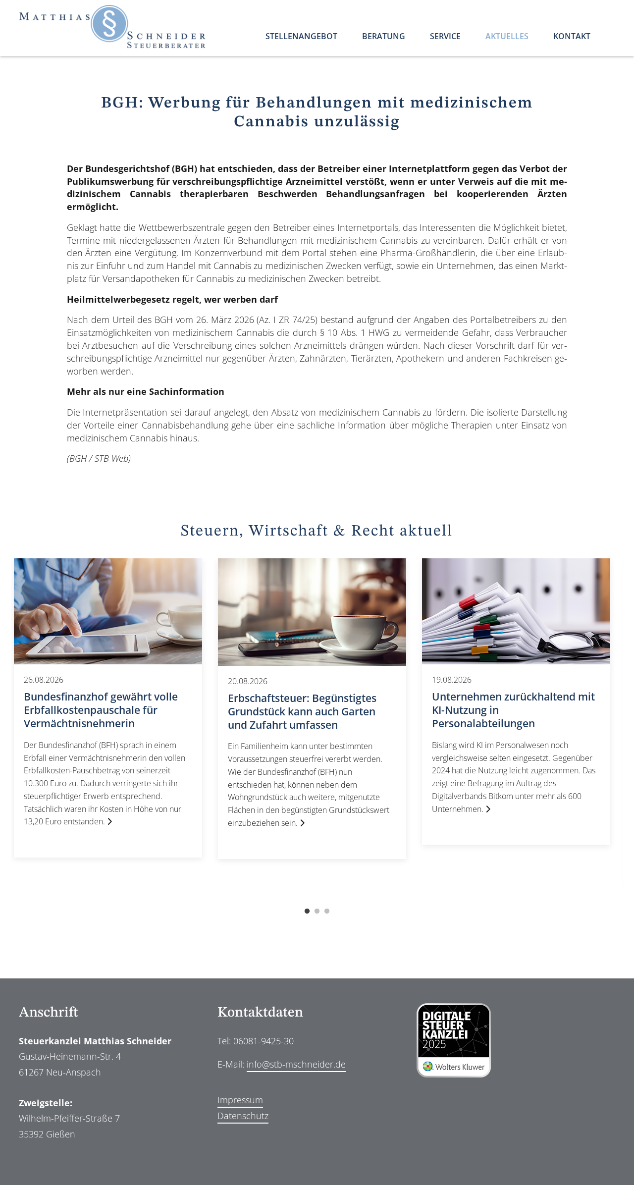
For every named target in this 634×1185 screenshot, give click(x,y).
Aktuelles (506, 37)
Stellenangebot (301, 37)
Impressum (240, 1100)
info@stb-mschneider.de (296, 1064)
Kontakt (571, 37)
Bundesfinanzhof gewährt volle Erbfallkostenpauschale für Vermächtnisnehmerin (101, 710)
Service (445, 37)
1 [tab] (307, 911)
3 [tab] (327, 911)
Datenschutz (242, 1116)
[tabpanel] (108, 708)
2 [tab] (317, 911)
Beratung (383, 37)
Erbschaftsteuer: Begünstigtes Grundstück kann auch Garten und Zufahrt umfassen (302, 711)
